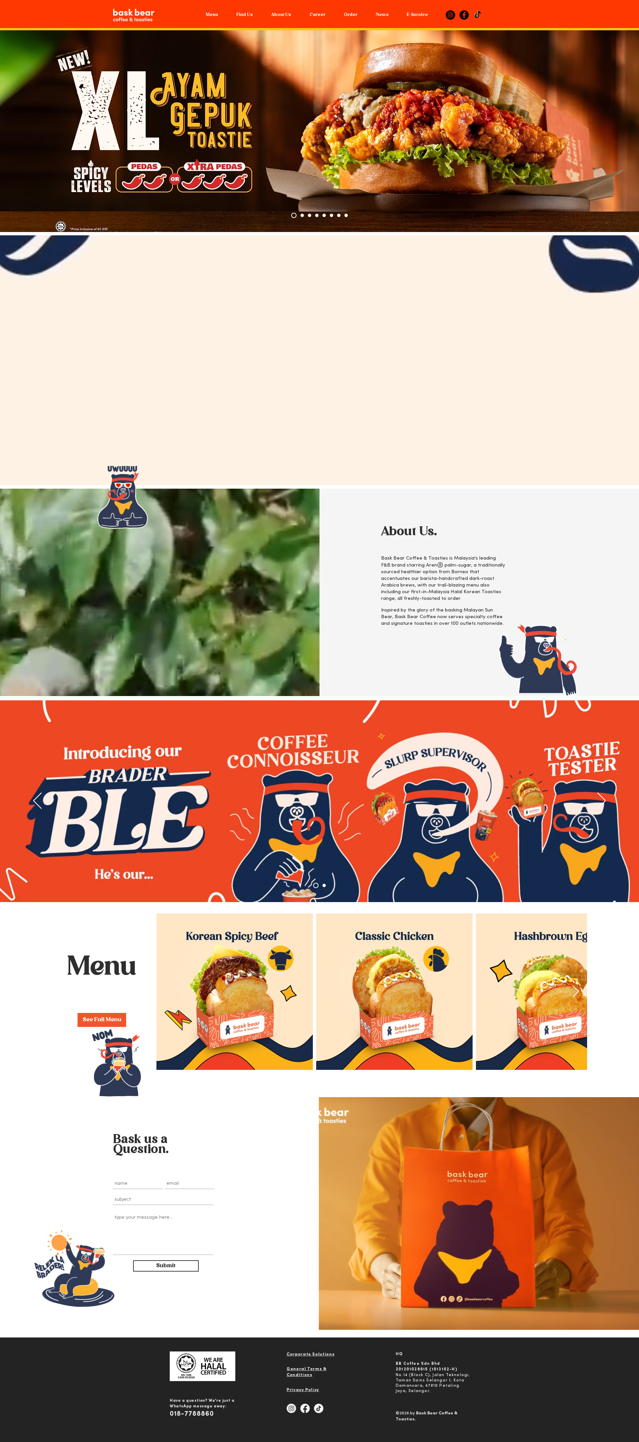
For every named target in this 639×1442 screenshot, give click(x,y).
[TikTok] (477, 15)
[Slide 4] (346, 215)
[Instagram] (450, 15)
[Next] (601, 801)
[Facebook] (464, 15)
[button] (281, 15)
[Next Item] (575, 991)
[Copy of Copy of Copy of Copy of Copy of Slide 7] (315, 215)
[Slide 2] (338, 215)
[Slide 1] (331, 215)
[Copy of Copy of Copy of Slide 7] (293, 215)
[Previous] (37, 801)
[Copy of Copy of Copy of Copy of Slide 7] (300, 215)
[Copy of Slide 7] (323, 215)
